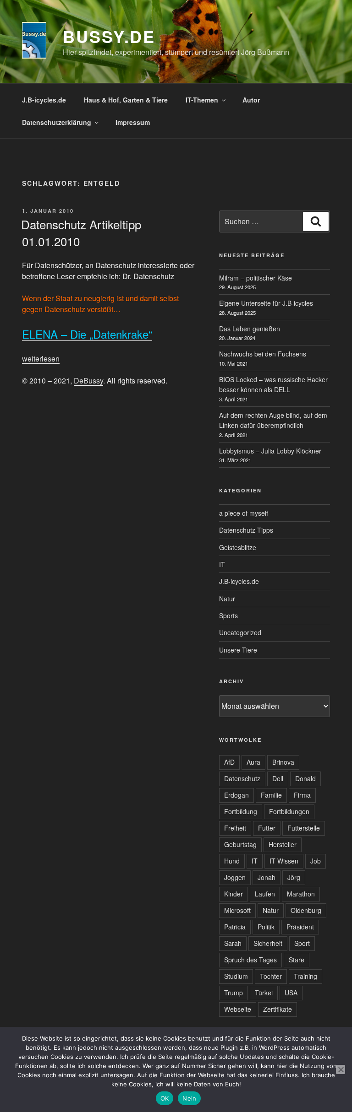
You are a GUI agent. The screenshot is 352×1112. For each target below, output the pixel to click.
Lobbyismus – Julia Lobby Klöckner (270, 450)
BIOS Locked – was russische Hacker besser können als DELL (273, 384)
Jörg (293, 877)
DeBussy (88, 380)
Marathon (301, 893)
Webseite (237, 1009)
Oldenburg (306, 910)
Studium (236, 976)
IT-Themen (202, 99)
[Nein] (340, 1069)
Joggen (235, 877)
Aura (253, 762)
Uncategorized (240, 632)
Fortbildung (240, 811)
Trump (233, 992)
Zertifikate (277, 1009)
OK (164, 1098)
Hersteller (283, 844)
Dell (277, 778)
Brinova (283, 762)
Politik (266, 926)
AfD (229, 762)
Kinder (233, 893)
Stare (296, 959)
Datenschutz (242, 778)
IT (222, 564)
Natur (227, 598)
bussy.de (109, 36)
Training (305, 976)
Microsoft (237, 910)
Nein (189, 1098)
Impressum (133, 122)
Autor (251, 99)
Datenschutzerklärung (56, 122)
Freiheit (235, 827)
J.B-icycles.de (44, 99)
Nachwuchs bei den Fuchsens (262, 353)
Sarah (233, 943)
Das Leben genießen (249, 328)
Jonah (266, 877)
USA (291, 992)
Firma (302, 794)
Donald (305, 778)
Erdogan (236, 794)
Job (315, 860)
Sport (302, 943)
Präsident (300, 926)
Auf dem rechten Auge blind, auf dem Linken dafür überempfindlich (273, 420)
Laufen (265, 893)
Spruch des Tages (250, 959)
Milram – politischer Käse (255, 277)
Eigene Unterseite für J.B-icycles (266, 303)
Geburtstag (240, 844)
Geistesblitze (237, 547)
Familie (271, 794)
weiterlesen (41, 358)
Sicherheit (267, 943)
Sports (228, 615)
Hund (232, 860)
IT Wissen (284, 860)
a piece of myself (243, 513)
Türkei (264, 992)
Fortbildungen (289, 811)
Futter (266, 827)
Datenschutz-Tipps (246, 529)
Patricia (235, 926)
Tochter (271, 976)
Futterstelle (303, 827)
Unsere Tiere (238, 649)
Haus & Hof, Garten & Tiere (126, 99)
